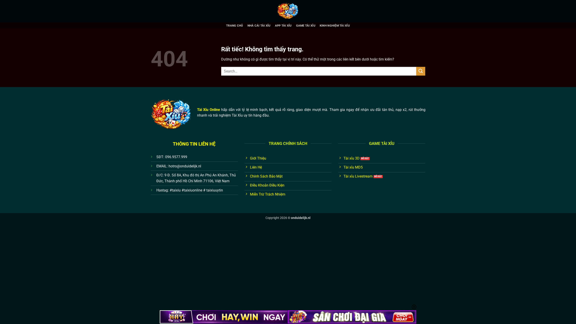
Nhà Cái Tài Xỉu (259, 25)
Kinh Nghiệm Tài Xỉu (335, 25)
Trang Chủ (234, 25)
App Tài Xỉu (283, 25)
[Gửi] (420, 71)
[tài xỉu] (288, 11)
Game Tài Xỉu (305, 25)
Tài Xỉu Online (208, 110)
